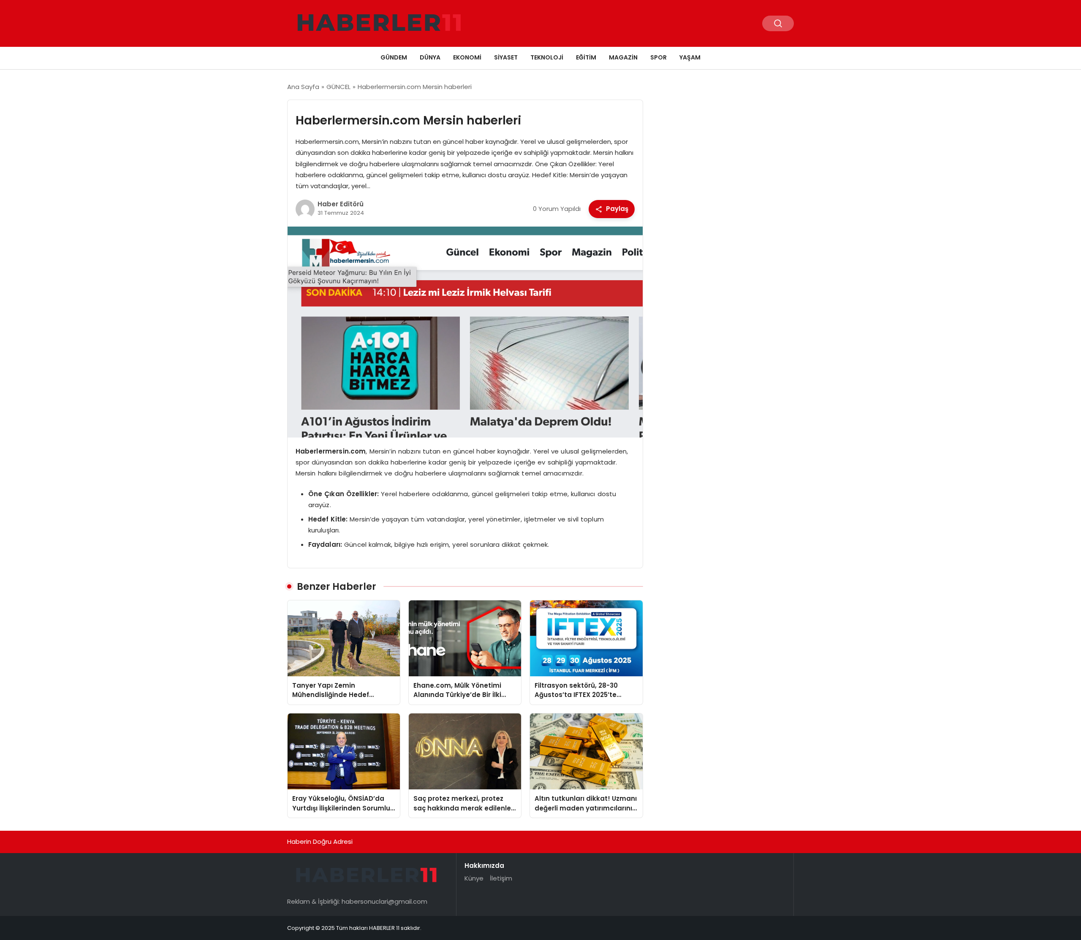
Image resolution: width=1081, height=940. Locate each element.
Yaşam (690, 57)
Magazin (623, 57)
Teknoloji (546, 57)
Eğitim (586, 57)
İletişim (501, 878)
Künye (473, 878)
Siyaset (506, 57)
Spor (658, 57)
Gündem (393, 57)
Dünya (430, 57)
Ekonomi (467, 57)
